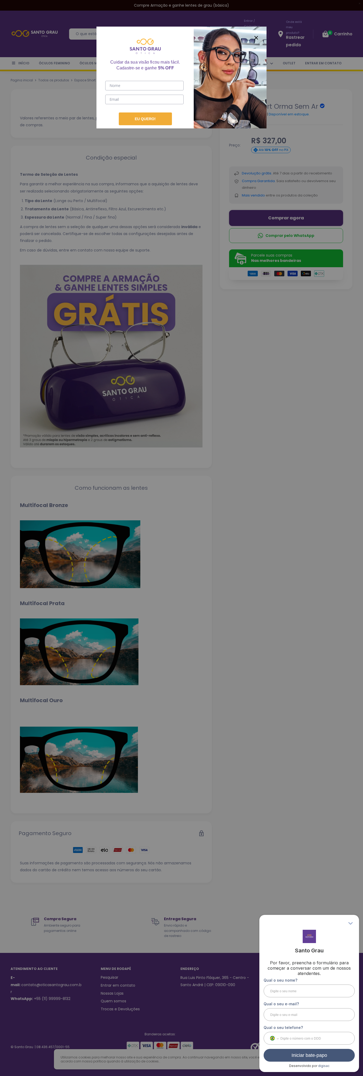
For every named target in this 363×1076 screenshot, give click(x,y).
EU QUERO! (145, 119)
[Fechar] (256, 37)
